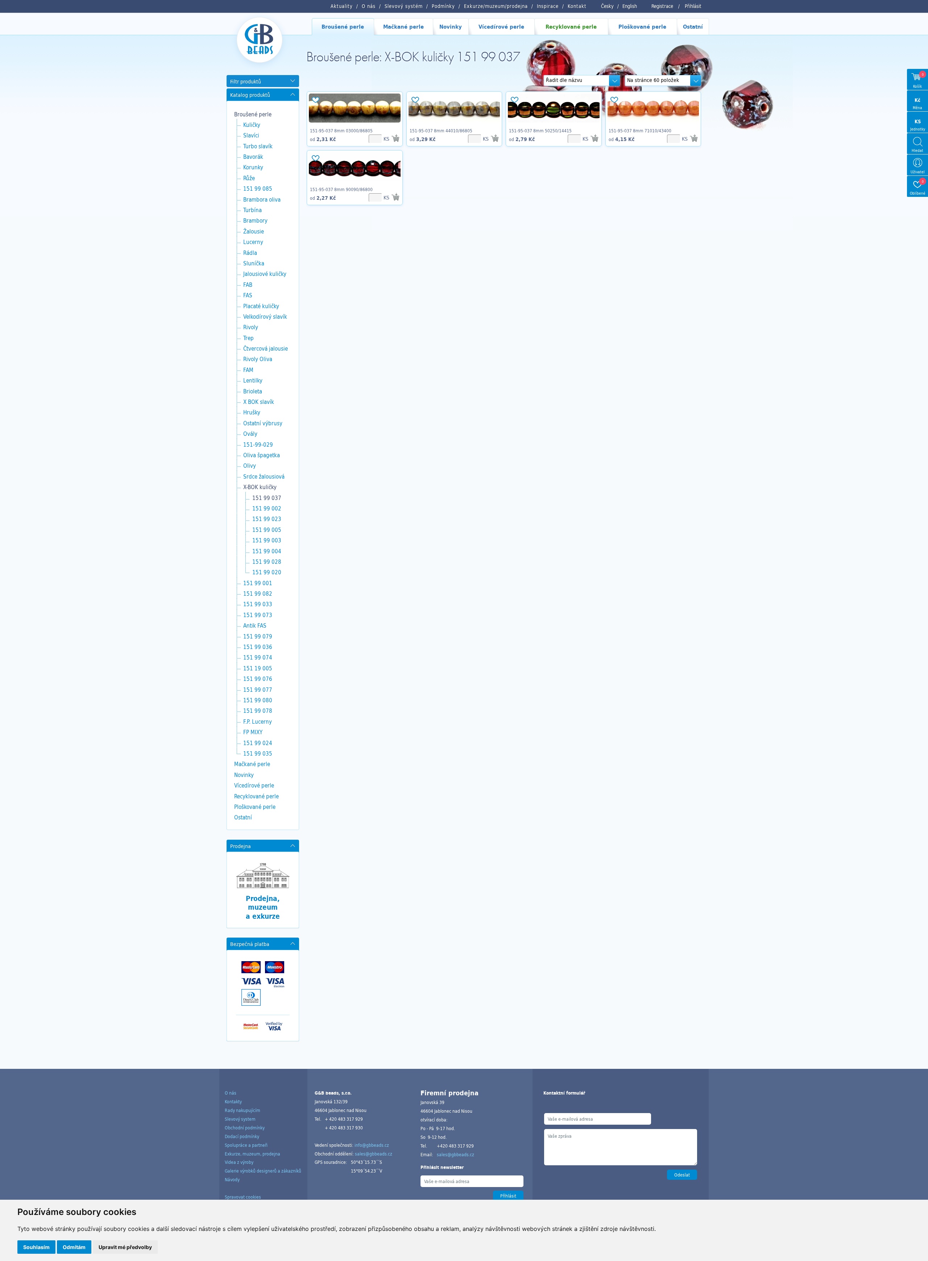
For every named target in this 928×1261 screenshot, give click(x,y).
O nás (230, 1093)
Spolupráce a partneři (246, 1145)
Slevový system (240, 1119)
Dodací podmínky (242, 1136)
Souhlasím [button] (36, 1247)
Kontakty (233, 1101)
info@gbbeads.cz (372, 1145)
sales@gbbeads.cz (373, 1153)
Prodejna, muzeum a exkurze (263, 907)
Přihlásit (693, 6)
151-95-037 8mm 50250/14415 (540, 130)
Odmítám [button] (74, 1247)
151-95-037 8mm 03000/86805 (341, 130)
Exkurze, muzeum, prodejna (252, 1153)
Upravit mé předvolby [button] (125, 1247)
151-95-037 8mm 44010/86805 (441, 130)
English (629, 6)
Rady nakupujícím (242, 1110)
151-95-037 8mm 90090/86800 (341, 189)
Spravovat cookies (243, 1197)
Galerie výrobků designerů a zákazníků (263, 1170)
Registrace (662, 6)
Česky (607, 6)
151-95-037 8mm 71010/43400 (640, 130)
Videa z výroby (239, 1162)
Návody (232, 1179)
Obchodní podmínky (245, 1127)
